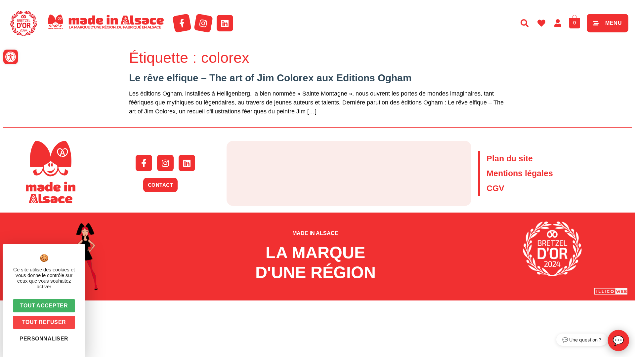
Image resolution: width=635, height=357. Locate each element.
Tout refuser (44, 322)
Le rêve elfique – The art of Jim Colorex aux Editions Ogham (270, 77)
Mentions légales (520, 173)
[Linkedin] (225, 23)
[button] (10, 57)
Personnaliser (44, 338)
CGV (495, 188)
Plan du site (510, 158)
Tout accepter (44, 305)
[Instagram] (203, 23)
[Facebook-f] (181, 23)
